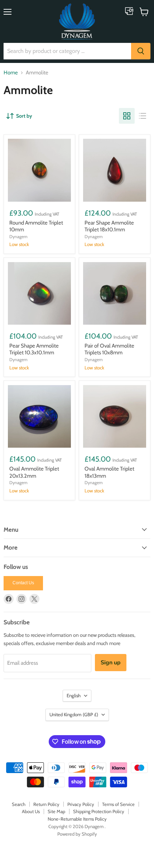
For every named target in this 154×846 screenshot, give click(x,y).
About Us (31, 811)
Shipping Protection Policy (98, 811)
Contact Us (23, 582)
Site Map (56, 811)
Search (18, 804)
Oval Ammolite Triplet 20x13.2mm (34, 472)
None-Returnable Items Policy (77, 819)
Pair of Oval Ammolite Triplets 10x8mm (109, 349)
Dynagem (18, 236)
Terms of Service (118, 804)
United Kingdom (73, 714)
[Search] (140, 51)
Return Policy (46, 804)
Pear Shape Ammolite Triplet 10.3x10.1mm (34, 349)
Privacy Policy (80, 804)
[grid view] (127, 116)
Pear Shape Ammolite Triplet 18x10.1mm (109, 226)
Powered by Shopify (77, 834)
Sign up (111, 663)
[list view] (142, 116)
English (74, 695)
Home (11, 73)
